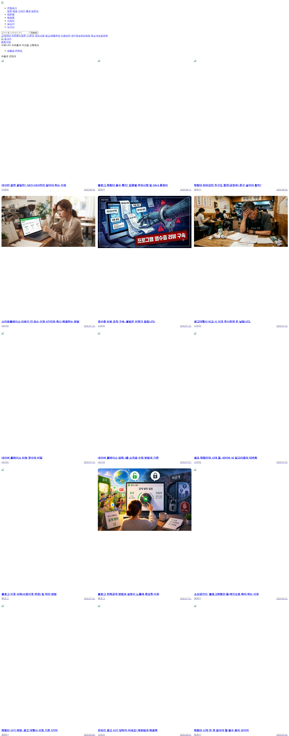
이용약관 (65, 35)
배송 (15, 11)
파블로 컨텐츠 (14, 50)
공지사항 (40, 35)
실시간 (10, 24)
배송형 (10, 17)
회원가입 (6, 42)
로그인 (7, 39)
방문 (9, 11)
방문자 (35, 11)
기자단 (21, 11)
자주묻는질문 (18, 35)
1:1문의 (30, 35)
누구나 (10, 27)
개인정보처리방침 (80, 35)
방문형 (10, 14)
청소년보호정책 (99, 35)
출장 (28, 11)
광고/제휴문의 (52, 35)
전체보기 (12, 8)
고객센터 (6, 35)
